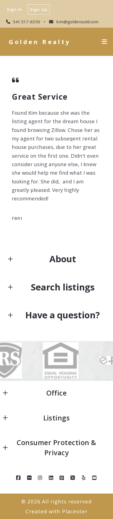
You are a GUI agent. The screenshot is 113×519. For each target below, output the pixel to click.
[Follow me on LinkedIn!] (51, 477)
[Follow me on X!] (72, 477)
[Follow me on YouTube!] (94, 477)
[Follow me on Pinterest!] (62, 477)
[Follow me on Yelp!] (83, 477)
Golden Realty (39, 41)
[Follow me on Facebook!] (18, 477)
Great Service (39, 96)
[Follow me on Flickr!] (29, 477)
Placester (74, 511)
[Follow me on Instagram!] (40, 477)
